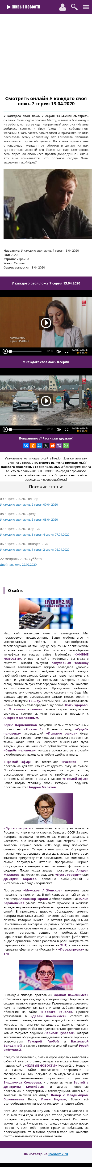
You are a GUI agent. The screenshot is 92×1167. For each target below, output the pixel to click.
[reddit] (52, 445)
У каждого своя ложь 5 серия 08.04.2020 (29, 519)
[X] (46, 445)
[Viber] (59, 445)
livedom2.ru (58, 1154)
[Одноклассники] (33, 445)
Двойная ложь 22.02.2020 (18, 564)
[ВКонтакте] (26, 445)
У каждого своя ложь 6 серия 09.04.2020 (29, 504)
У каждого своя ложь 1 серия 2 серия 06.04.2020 (34, 549)
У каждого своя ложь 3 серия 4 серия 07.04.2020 (34, 534)
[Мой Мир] (39, 445)
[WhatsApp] (66, 445)
